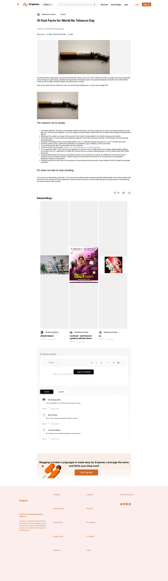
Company (56, 495)
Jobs (126, 5)
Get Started (86, 472)
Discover (104, 5)
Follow (63, 14)
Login (137, 5)
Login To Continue (83, 372)
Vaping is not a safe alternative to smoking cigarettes (81, 147)
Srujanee (23, 500)
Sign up (147, 4)
